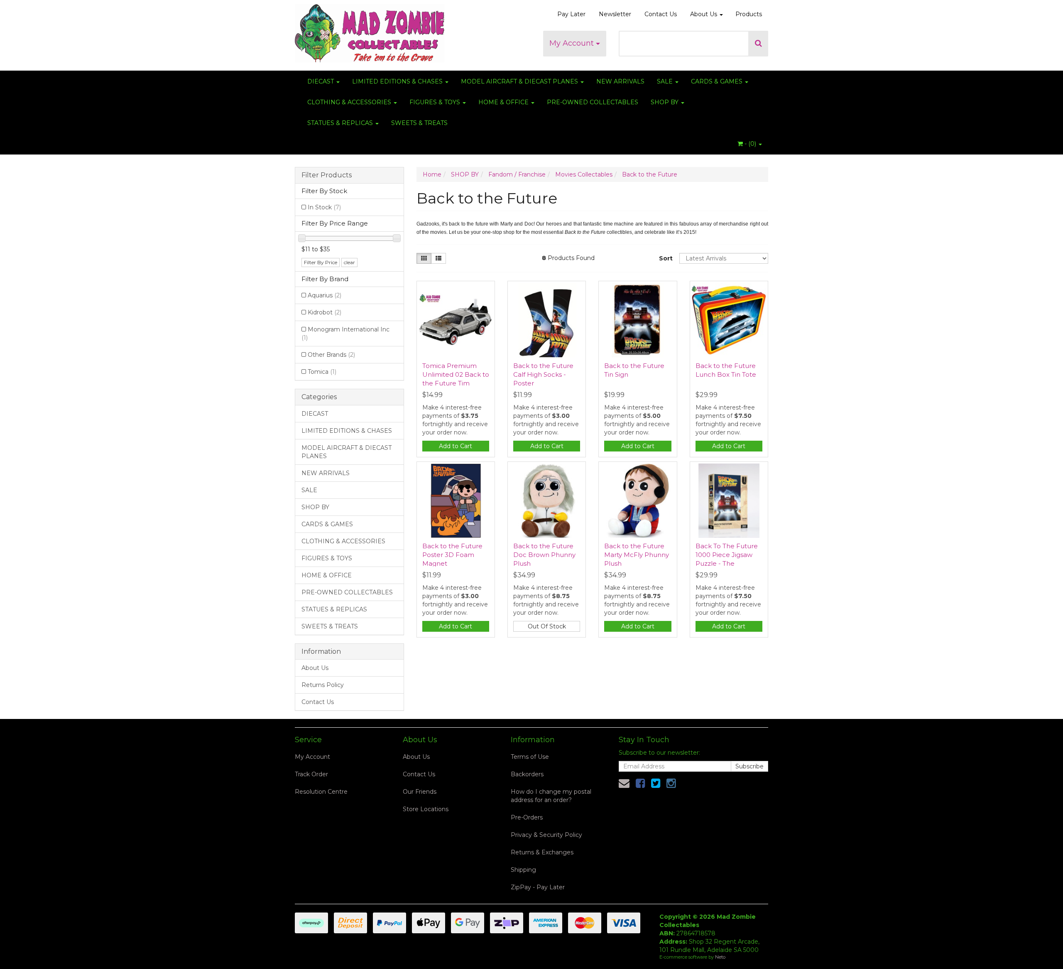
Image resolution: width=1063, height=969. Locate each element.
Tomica (322, 371)
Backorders (527, 774)
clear (349, 262)
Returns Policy (322, 685)
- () (750, 143)
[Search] (758, 43)
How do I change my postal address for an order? (551, 796)
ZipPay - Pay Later (538, 887)
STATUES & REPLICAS (341, 123)
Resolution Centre (321, 791)
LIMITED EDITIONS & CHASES (398, 81)
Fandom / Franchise (517, 174)
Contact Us (660, 14)
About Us (704, 14)
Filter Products (326, 175)
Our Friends (419, 791)
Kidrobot (324, 312)
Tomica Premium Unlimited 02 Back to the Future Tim (455, 374)
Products (748, 14)
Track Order (311, 774)
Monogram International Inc (345, 333)
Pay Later (571, 14)
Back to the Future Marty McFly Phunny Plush (636, 554)
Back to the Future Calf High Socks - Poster (543, 374)
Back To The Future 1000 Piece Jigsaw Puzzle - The (727, 554)
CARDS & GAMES (717, 81)
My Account (572, 43)
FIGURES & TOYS (435, 102)
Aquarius (324, 295)
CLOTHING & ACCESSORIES (350, 102)
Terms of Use (530, 756)
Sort (666, 258)
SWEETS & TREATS (419, 123)
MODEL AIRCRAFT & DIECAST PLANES (520, 81)
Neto (720, 957)
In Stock (324, 207)
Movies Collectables (583, 174)
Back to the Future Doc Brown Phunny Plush (544, 554)
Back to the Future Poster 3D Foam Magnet (452, 554)
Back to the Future (649, 174)
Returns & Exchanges (542, 852)
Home (432, 174)
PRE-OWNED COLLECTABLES (592, 102)
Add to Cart (455, 446)
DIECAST (321, 81)
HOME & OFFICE (504, 102)
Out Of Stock (547, 626)
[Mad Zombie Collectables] (369, 30)
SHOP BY (665, 102)
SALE (665, 81)
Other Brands (331, 354)
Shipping (523, 869)
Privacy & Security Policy (546, 835)
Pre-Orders (527, 817)
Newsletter (615, 14)
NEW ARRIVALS (620, 81)
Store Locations (425, 809)
